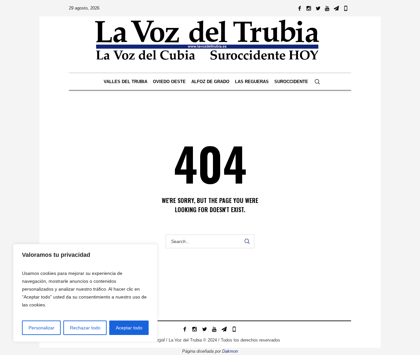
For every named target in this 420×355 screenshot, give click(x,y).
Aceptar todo (129, 327)
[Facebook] (299, 8)
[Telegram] (336, 8)
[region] (85, 293)
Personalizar (41, 327)
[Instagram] (308, 8)
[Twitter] (318, 8)
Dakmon (230, 351)
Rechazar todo (85, 327)
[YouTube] (327, 8)
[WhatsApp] (345, 8)
